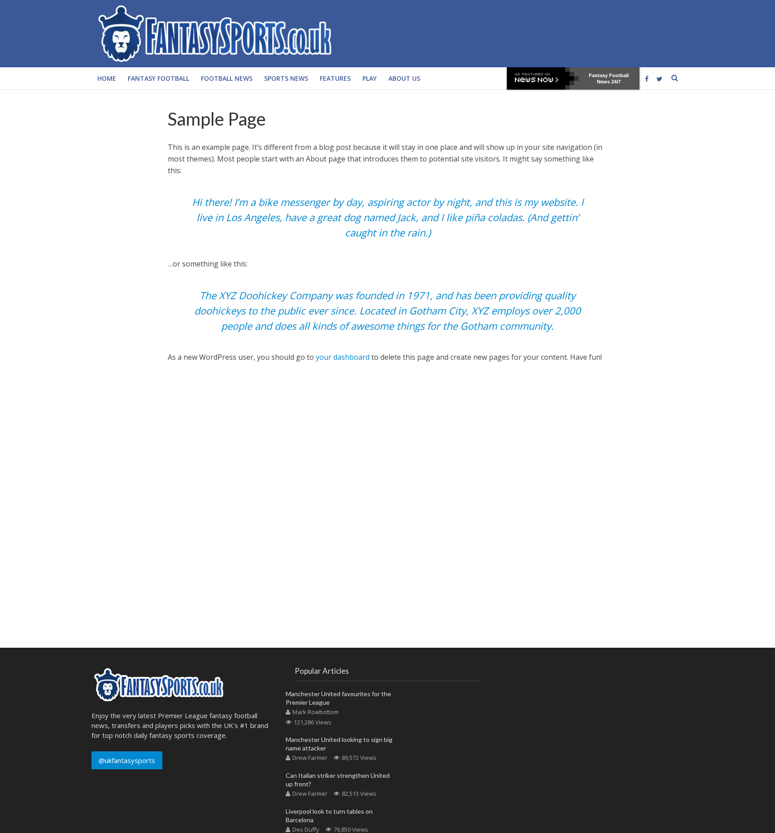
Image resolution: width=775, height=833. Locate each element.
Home (106, 78)
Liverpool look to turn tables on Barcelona (329, 815)
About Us (404, 78)
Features (335, 78)
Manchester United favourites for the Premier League (338, 698)
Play (369, 78)
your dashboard (343, 357)
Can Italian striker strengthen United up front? (338, 780)
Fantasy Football (158, 78)
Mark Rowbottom (315, 712)
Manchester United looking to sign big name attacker (339, 744)
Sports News (286, 78)
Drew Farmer (309, 758)
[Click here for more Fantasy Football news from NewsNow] (543, 78)
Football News (227, 78)
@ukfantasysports (127, 760)
